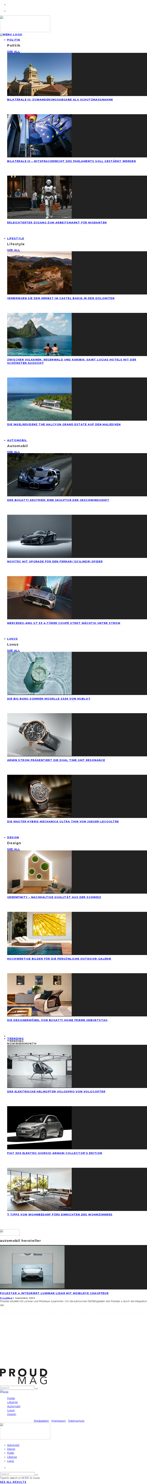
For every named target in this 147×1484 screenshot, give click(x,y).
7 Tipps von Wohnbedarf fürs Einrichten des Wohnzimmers (60, 1214)
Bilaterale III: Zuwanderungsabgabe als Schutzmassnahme (60, 99)
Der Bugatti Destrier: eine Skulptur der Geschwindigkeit (58, 500)
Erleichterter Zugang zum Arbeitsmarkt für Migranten (57, 222)
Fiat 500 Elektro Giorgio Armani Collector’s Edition (54, 1153)
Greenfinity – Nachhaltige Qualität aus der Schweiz (54, 897)
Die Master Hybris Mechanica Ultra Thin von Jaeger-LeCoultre (63, 821)
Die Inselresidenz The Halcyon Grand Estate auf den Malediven (64, 424)
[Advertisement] (73, 1343)
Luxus (12, 638)
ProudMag (6, 1298)
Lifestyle (15, 238)
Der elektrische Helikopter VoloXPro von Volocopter (56, 1091)
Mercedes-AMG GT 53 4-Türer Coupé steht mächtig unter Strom (63, 623)
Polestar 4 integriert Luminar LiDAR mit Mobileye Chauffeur (54, 1293)
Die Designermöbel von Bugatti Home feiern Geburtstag (57, 1020)
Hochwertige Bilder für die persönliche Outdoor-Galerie (59, 958)
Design (13, 837)
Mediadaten (41, 1420)
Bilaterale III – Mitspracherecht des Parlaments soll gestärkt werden (71, 161)
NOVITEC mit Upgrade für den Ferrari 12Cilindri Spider (55, 561)
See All (13, 51)
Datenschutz (76, 1420)
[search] (36, 1388)
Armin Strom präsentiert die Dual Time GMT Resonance (56, 760)
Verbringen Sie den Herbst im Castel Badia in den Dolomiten (61, 298)
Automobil (17, 440)
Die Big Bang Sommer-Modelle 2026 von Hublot (49, 698)
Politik (13, 39)
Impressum (58, 1420)
